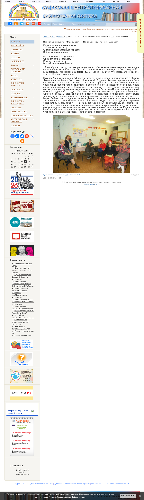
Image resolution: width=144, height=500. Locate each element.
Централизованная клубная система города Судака (22, 270)
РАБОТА (116, 1)
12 (15, 162)
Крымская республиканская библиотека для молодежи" (23, 306)
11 (12, 162)
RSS (74, 24)
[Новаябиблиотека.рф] (22, 241)
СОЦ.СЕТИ (36, 1)
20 (19, 164)
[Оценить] (21, 349)
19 (15, 164)
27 (19, 167)
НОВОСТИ (62, 1)
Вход (55, 24)
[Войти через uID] (12, 136)
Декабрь (60, 37)
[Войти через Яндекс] (27, 136)
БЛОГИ (48, 1)
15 (25, 162)
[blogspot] (28, 23)
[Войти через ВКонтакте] (17, 136)
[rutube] (34, 23)
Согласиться (127, 495)
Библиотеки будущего (23, 336)
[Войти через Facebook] (22, 136)
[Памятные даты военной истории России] (22, 212)
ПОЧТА (21, 1)
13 (19, 162)
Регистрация (64, 24)
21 (22, 164)
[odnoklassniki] (16, 23)
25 (12, 167)
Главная (47, 24)
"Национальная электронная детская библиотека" (20, 322)
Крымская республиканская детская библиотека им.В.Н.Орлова (23, 299)
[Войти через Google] (32, 136)
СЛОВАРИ (89, 1)
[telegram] (22, 23)
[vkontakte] (10, 23)
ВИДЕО (75, 1)
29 (25, 167)
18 (12, 164)
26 (15, 167)
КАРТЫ (102, 1)
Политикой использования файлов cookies (67, 497)
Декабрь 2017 (22, 151)
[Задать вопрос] (21, 366)
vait (66, 175)
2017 (53, 37)
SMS (128, 1)
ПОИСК (7, 1)
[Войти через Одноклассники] (22, 141)
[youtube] (40, 23)
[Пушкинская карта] (22, 255)
